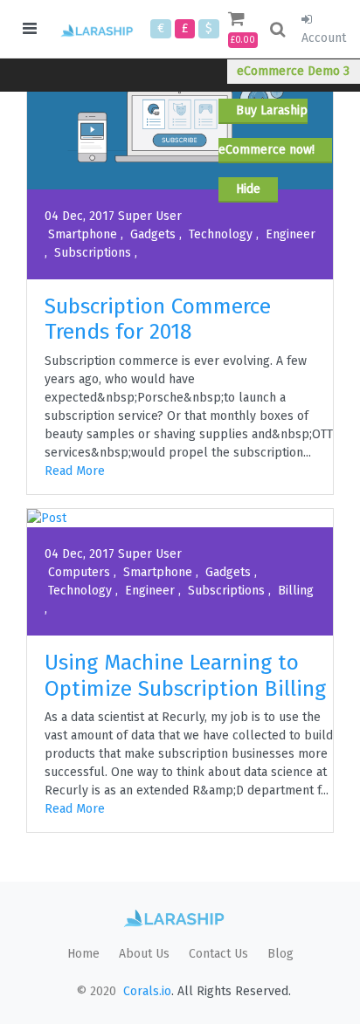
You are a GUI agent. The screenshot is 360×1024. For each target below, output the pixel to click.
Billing (294, 590)
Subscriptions (93, 252)
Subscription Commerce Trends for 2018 (158, 318)
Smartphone (83, 234)
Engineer (288, 234)
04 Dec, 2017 (79, 216)
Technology (220, 234)
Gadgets (153, 234)
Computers (79, 572)
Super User (150, 216)
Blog (280, 953)
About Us (144, 953)
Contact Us (218, 953)
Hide (248, 189)
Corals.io (147, 991)
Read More (75, 471)
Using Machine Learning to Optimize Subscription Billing (185, 674)
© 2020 (96, 991)
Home (83, 953)
